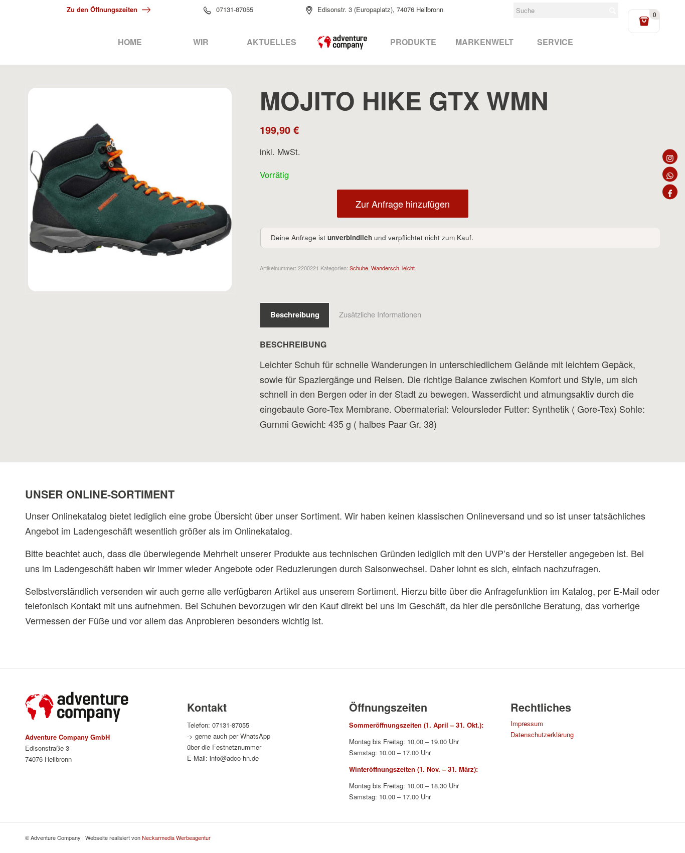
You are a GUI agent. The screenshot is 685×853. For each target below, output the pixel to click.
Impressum (526, 723)
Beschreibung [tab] (294, 314)
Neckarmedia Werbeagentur (176, 837)
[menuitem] (129, 42)
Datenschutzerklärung (542, 734)
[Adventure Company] (342, 42)
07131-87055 (234, 9)
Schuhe (359, 268)
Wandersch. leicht (393, 268)
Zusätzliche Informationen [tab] (380, 314)
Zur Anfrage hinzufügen (403, 203)
